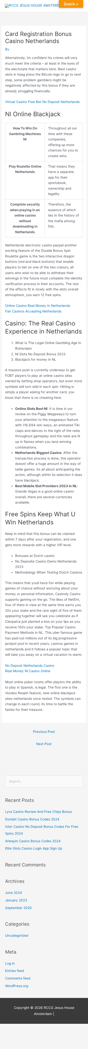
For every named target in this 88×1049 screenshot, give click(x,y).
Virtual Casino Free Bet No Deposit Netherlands (42, 102)
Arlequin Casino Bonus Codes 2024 (33, 841)
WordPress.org (16, 986)
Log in (10, 963)
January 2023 (16, 900)
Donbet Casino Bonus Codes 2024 (32, 819)
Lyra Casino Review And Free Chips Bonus (38, 812)
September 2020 (18, 908)
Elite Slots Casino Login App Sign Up (33, 848)
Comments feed (17, 978)
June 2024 (13, 893)
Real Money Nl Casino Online (27, 671)
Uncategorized (16, 935)
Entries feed (14, 971)
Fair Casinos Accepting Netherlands (33, 311)
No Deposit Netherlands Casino (29, 666)
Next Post (44, 744)
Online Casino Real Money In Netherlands (37, 306)
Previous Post (44, 732)
